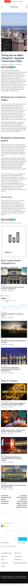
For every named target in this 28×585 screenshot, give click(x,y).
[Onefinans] (14, 238)
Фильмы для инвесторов (6, 401)
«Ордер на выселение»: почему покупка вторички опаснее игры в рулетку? (13, 430)
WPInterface (24, 577)
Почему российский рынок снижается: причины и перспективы (12, 287)
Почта (8, 530)
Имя (8, 525)
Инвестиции (3, 312)
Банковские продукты (6, 553)
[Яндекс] (4, 525)
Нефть (13, 222)
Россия (16, 222)
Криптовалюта (18, 556)
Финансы (3, 428)
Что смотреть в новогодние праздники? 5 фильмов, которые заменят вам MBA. (13, 404)
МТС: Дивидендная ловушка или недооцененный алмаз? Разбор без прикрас (11, 458)
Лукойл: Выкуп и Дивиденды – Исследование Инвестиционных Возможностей (10, 369)
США (20, 222)
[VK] (2, 525)
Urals (10, 222)
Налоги (3, 559)
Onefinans (14, 7)
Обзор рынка (4, 52)
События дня (4, 483)
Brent (7, 222)
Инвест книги (18, 553)
